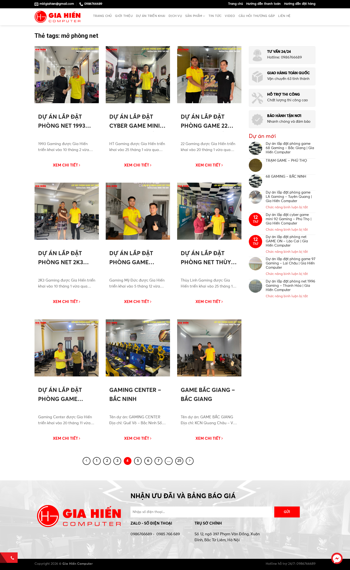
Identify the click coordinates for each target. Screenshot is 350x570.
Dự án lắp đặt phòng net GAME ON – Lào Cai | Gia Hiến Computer (287, 241)
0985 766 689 (168, 534)
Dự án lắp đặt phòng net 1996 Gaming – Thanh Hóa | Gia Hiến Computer (290, 286)
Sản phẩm (193, 16)
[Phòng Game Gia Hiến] (60, 16)
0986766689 (141, 534)
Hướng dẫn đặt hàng (299, 3)
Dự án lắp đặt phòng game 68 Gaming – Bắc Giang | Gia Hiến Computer (290, 148)
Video (230, 16)
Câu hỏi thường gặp (257, 16)
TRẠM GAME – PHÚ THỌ (286, 160)
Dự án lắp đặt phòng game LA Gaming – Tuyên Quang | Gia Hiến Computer (289, 197)
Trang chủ (235, 3)
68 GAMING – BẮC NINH (286, 176)
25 (179, 461)
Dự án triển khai (150, 16)
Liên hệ (284, 16)
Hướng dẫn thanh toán (263, 3)
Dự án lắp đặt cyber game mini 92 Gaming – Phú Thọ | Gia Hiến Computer (288, 219)
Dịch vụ (175, 16)
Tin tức (215, 16)
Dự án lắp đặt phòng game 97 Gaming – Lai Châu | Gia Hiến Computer (290, 263)
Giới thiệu (124, 16)
